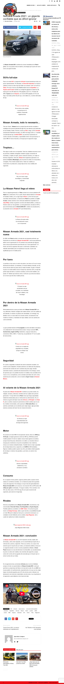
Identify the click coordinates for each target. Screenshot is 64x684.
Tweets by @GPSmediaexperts (51, 193)
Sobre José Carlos (51, 5)
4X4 (11, 608)
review (5, 612)
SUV (24, 612)
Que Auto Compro (8, 21)
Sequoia (14, 612)
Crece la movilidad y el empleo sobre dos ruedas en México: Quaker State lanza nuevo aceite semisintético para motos (56, 140)
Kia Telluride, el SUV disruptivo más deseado (33, 628)
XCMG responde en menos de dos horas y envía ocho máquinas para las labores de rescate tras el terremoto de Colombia (56, 31)
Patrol (26, 610)
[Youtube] (60, 1)
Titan (32, 612)
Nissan (22, 610)
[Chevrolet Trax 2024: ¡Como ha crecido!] (22, 657)
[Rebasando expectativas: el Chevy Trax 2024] (9, 657)
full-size (17, 610)
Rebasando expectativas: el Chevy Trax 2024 (8, 663)
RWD (9, 612)
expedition (12, 610)
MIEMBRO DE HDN (30, 5)
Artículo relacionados (9, 649)
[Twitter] (57, 1)
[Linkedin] (54, 1)
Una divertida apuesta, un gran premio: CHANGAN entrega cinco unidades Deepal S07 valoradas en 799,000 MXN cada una (56, 84)
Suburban (19, 612)
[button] (59, 5)
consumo (6, 610)
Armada (15, 608)
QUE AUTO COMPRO (41, 5)
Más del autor (19, 649)
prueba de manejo (21, 12)
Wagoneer (37, 612)
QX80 (36, 610)
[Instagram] (52, 1)
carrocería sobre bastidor (31, 608)
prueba (31, 610)
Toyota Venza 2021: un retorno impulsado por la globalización (11, 628)
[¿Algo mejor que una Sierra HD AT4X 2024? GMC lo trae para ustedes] (35, 657)
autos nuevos (22, 608)
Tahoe (28, 612)
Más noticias (46, 185)
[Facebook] (49, 1)
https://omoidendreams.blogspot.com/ (21, 638)
